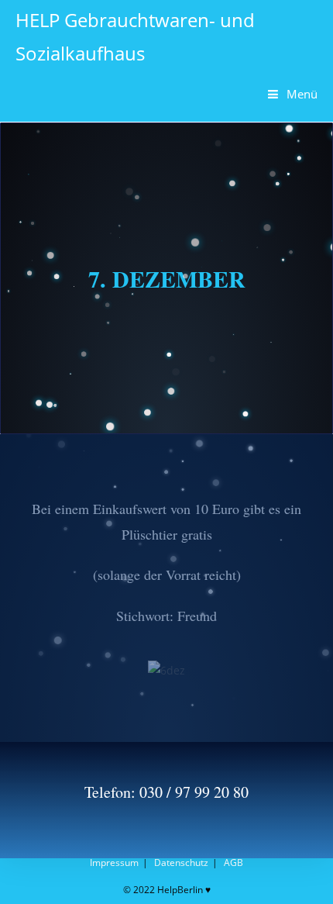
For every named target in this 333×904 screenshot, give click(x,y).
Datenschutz (181, 862)
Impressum (114, 862)
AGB (233, 862)
